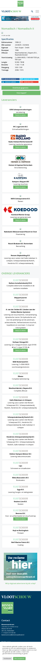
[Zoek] (31, 11)
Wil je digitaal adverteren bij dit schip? (20, 583)
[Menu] (36, 11)
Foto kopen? (21, 93)
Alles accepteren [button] (19, 658)
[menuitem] (31, 11)
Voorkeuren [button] (7, 658)
